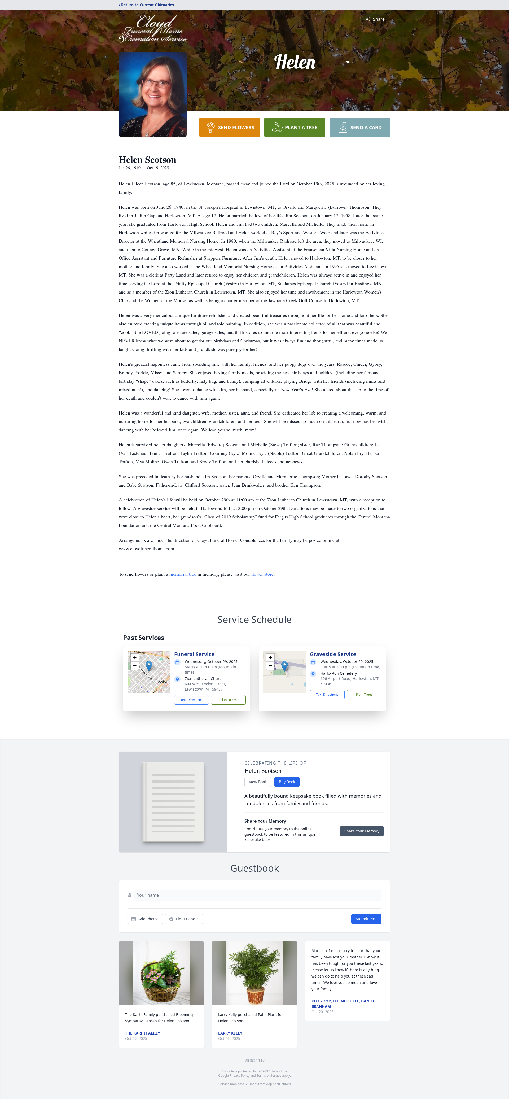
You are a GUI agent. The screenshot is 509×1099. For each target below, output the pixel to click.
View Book (258, 781)
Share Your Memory (361, 831)
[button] (149, 666)
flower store (262, 574)
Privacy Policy (239, 1075)
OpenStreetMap (260, 1084)
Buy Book (287, 781)
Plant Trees (228, 699)
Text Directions (192, 699)
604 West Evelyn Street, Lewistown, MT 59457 (205, 686)
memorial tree (182, 574)
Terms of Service (269, 1075)
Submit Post (366, 918)
